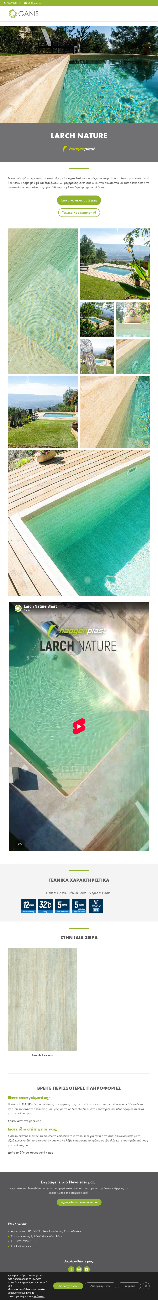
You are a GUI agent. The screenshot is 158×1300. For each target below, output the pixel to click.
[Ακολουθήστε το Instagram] (79, 1269)
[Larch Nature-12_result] (133, 336)
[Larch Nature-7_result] (79, 595)
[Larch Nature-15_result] (97, 373)
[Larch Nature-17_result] (133, 373)
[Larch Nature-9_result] (115, 299)
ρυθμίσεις (39, 1296)
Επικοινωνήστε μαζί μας (79, 200)
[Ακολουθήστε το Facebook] (71, 1269)
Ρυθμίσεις (129, 1285)
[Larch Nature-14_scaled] (43, 373)
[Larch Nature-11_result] (97, 336)
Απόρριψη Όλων (100, 1285)
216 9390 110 (14, 3)
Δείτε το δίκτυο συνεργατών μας (30, 1152)
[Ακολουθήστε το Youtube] (87, 1269)
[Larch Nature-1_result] (43, 447)
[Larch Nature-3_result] (115, 447)
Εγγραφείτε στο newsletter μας (79, 1202)
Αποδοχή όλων (68, 1285)
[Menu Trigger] (145, 13)
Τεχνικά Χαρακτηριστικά (79, 212)
